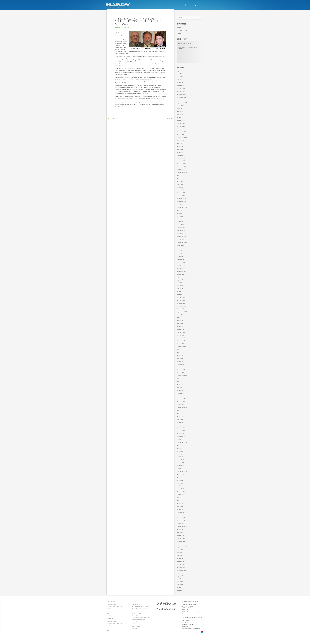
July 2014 (179, 477)
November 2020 (181, 271)
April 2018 (180, 361)
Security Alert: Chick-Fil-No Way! (188, 43)
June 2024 (180, 146)
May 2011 (180, 555)
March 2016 (180, 425)
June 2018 (180, 355)
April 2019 (180, 326)
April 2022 (180, 222)
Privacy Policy (135, 621)
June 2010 (180, 581)
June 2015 (180, 451)
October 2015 (181, 439)
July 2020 (179, 283)
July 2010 (179, 579)
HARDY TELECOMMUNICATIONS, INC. (191, 615)
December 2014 (181, 465)
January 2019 (181, 335)
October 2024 (181, 135)
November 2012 (181, 520)
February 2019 (181, 332)
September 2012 (182, 526)
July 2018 (179, 352)
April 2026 (180, 82)
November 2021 (181, 236)
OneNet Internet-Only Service (115, 606)
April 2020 (180, 291)
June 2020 (180, 285)
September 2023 (182, 172)
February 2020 (181, 297)
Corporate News (182, 30)
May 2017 (180, 387)
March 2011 (180, 561)
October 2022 (181, 204)
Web (108, 613)
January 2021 (181, 265)
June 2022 (180, 216)
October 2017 (181, 372)
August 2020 (180, 280)
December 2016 (181, 401)
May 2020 (180, 288)
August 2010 (180, 576)
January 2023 (181, 195)
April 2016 (180, 422)
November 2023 (181, 166)
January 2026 (181, 91)
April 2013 (180, 509)
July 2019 (179, 317)
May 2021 (180, 253)
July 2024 (179, 143)
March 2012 (180, 535)
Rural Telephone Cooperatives (140, 606)
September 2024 (182, 137)
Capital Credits (136, 626)
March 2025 (180, 120)
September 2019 (182, 312)
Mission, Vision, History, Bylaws (140, 608)
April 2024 (180, 152)
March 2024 (180, 155)
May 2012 (180, 532)
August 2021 (180, 245)
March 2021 (180, 259)
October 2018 (181, 343)
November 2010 (181, 570)
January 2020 (181, 300)
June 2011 (180, 552)
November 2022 (181, 201)
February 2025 (181, 123)
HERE (126, 65)
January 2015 (181, 462)
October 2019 (181, 309)
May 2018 (180, 358)
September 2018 (182, 346)
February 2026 (181, 88)
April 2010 (180, 587)
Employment (135, 615)
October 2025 (181, 100)
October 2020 (181, 274)
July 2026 (179, 74)
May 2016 (180, 419)
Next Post (170, 118)
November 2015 (181, 436)
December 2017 (181, 370)
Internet (109, 611)
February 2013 (181, 515)
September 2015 (182, 442)
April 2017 (180, 390)
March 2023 (180, 190)
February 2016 (181, 428)
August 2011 (180, 549)
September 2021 (182, 242)
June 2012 (180, 529)
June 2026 (180, 76)
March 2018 (180, 364)
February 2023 (181, 193)
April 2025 (180, 117)
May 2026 (180, 79)
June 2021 (180, 251)
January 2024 (181, 161)
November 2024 (181, 132)
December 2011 (181, 541)
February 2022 (181, 227)
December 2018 (181, 338)
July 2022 (179, 213)
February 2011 (181, 564)
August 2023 (180, 175)
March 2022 (180, 224)
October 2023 (181, 169)
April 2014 (180, 486)
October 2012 (181, 523)
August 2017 (180, 378)
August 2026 (180, 71)
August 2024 (180, 140)
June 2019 (180, 320)
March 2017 (180, 393)
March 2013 (180, 512)
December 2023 (181, 164)
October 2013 (181, 494)
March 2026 (180, 85)
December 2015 (181, 433)
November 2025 (181, 97)
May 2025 (180, 114)
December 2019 (181, 303)
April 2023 (180, 187)
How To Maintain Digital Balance (188, 57)
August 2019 (180, 314)
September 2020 (182, 277)
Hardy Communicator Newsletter (140, 617)
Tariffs (133, 624)
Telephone (109, 608)
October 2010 (181, 573)
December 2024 (181, 129)
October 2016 (181, 404)
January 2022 (181, 230)
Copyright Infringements (138, 619)
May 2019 (180, 323)
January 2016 (181, 431)
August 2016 (180, 410)
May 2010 (180, 584)
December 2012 (181, 518)
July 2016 (179, 413)
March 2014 (180, 489)
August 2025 (180, 105)
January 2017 (181, 399)
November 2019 (181, 306)
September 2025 (182, 103)
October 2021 (181, 239)
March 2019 (180, 329)
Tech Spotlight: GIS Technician (187, 61)
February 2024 (181, 158)
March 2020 (180, 294)
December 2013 (181, 491)
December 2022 (181, 198)
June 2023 (180, 181)
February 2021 (181, 262)
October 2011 (181, 544)
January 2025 (181, 126)
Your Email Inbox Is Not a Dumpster (189, 52)
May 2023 (180, 184)
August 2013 (180, 497)
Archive (118, 27)
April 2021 (180, 256)
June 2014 (180, 480)
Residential (111, 602)
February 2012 (181, 538)
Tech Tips (134, 628)
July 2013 (179, 500)
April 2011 (180, 558)
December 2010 (181, 567)
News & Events (136, 604)
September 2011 (182, 547)
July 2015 (179, 448)
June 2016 (180, 416)
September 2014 (182, 471)
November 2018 (181, 341)
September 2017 (182, 375)
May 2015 (180, 454)
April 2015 (180, 457)
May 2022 (180, 219)
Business (110, 619)
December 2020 (181, 268)
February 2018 (181, 367)
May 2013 (180, 506)
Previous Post (111, 118)
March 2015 (180, 460)
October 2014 (181, 468)
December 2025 (181, 94)
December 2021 (181, 233)
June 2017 (180, 384)
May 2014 (180, 483)
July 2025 (179, 108)
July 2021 (179, 248)
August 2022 (180, 210)
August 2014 (180, 474)
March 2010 (180, 590)
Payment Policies (136, 613)
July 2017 (179, 381)
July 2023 (179, 178)
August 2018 (180, 349)
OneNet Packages (111, 604)
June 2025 (180, 111)
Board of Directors (137, 611)
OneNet (179, 33)
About (134, 602)
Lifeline (109, 615)
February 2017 (181, 396)
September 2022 (182, 207)
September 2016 (182, 407)
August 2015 (180, 445)
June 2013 (180, 503)
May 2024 (180, 149)
